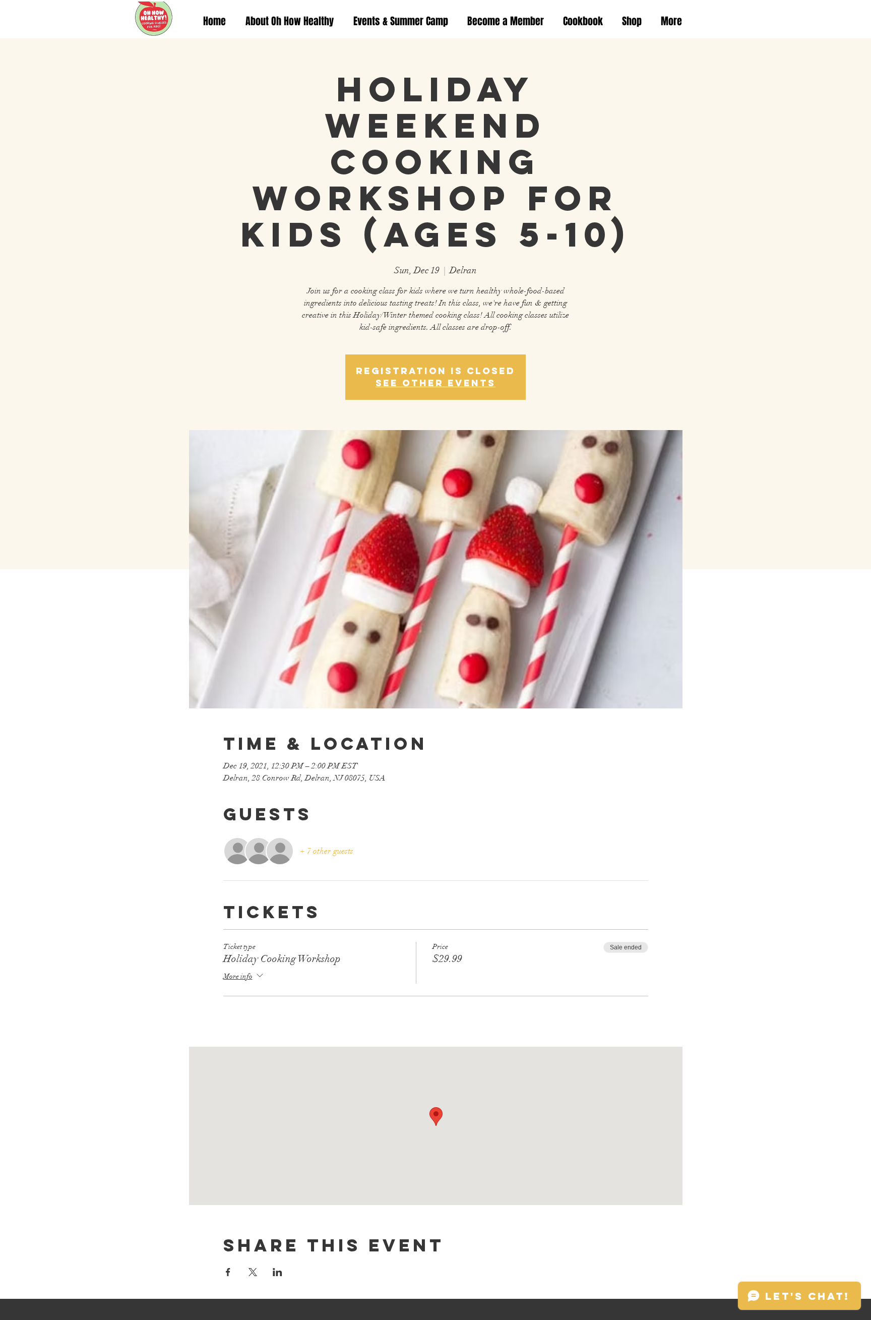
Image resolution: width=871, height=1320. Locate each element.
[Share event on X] (253, 1272)
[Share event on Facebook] (228, 1272)
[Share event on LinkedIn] (277, 1272)
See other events (435, 383)
